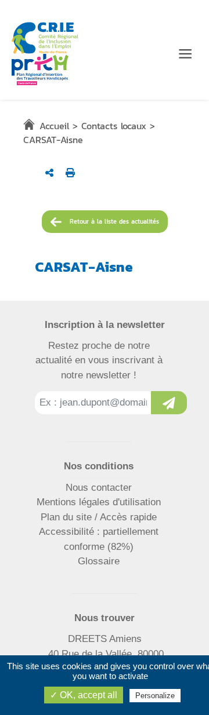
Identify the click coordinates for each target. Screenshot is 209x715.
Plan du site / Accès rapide (99, 517)
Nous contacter (99, 487)
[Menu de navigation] (185, 53)
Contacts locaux (113, 126)
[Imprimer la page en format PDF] (70, 172)
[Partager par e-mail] (49, 172)
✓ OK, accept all (83, 695)
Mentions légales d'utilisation (99, 502)
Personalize (155, 695)
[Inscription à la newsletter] (169, 402)
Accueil (54, 126)
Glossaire (99, 561)
